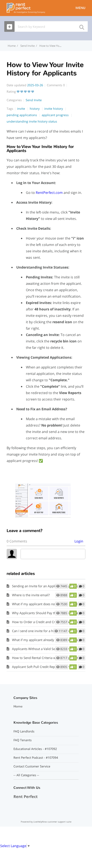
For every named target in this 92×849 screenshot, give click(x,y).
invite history (54, 109)
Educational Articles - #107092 (35, 749)
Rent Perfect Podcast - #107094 (35, 757)
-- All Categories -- (26, 775)
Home (17, 706)
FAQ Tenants (22, 740)
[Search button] (81, 26)
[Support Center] (26, 7)
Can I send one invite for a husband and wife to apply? (52, 631)
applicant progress (56, 115)
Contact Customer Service (31, 766)
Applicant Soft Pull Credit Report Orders (41, 667)
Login (78, 541)
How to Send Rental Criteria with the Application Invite (52, 658)
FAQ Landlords (23, 731)
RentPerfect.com (49, 192)
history (35, 109)
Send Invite (27, 46)
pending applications (22, 115)
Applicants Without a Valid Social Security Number (49, 649)
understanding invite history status (32, 121)
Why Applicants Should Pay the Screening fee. (45, 613)
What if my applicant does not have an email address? (51, 604)
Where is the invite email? (31, 595)
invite (21, 109)
